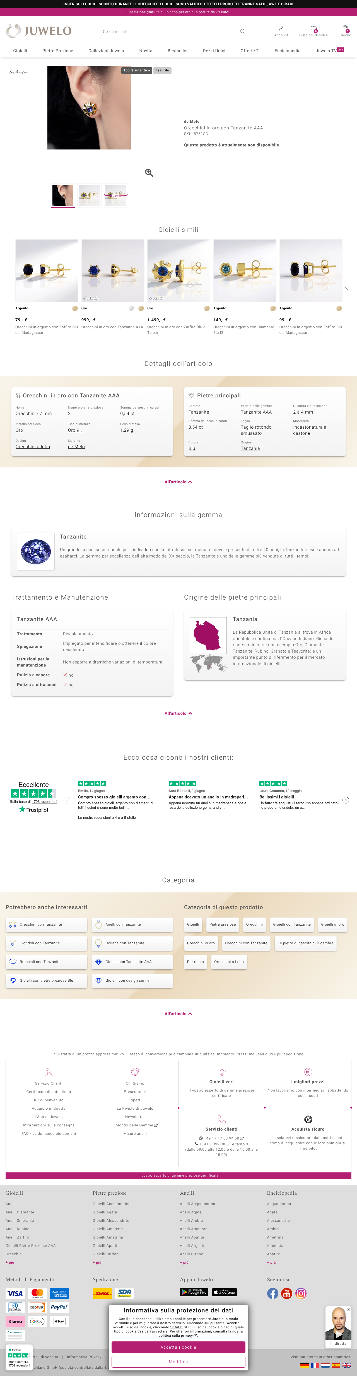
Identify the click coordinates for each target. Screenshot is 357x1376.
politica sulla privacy (176, 1335)
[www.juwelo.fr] (315, 1365)
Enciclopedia (288, 51)
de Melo (76, 446)
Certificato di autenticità (48, 1092)
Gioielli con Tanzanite (292, 924)
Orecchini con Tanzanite (246, 943)
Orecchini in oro (201, 943)
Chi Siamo (135, 1083)
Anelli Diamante (20, 1212)
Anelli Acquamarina (197, 1204)
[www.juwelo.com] (346, 1365)
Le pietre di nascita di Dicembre (306, 943)
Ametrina (275, 1237)
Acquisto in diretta (49, 1108)
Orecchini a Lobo (229, 962)
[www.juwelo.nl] (325, 1365)
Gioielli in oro (332, 924)
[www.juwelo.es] (336, 1365)
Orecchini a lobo (33, 446)
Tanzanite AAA (256, 412)
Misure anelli (135, 1133)
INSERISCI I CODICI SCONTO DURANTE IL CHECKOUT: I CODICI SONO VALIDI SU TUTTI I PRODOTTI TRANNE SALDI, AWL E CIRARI (178, 4)
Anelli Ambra (191, 1220)
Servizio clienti (221, 1129)
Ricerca (243, 31)
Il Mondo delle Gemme (132, 1125)
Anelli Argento (193, 1246)
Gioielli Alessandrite (111, 1220)
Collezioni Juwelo (106, 51)
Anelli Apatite (192, 1237)
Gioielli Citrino (106, 1254)
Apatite (273, 1254)
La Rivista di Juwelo (135, 1108)
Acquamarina (279, 1204)
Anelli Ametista (194, 1229)
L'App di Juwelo (49, 1117)
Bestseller (178, 51)
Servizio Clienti (48, 1083)
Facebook (272, 1293)
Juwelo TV (329, 51)
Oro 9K (75, 430)
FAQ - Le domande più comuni (48, 1133)
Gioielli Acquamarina (112, 1204)
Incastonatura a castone (310, 430)
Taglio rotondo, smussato (257, 430)
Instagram (301, 1293)
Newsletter (135, 1117)
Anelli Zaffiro (17, 1237)
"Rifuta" (176, 1327)
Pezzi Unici (214, 51)
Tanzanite (199, 412)
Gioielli (20, 51)
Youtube (286, 1293)
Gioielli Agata (105, 1212)
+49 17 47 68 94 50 (221, 1138)
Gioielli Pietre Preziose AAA (31, 1246)
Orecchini (254, 924)
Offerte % (250, 51)
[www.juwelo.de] (304, 1365)
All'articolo (176, 482)
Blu (192, 448)
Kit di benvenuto (49, 1100)
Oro (19, 430)
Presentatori (135, 1092)
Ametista (275, 1246)
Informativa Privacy (84, 1357)
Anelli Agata (191, 1212)
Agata (272, 1212)
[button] (281, 31)
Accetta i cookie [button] (179, 1347)
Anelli (11, 1204)
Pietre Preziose (57, 51)
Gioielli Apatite (106, 1246)
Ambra (273, 1229)
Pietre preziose (222, 924)
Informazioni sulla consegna (49, 1125)
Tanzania (250, 448)
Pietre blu (195, 962)
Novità (146, 51)
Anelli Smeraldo (20, 1220)
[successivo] (346, 289)
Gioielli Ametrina (108, 1237)
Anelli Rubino (18, 1229)
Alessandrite (278, 1220)
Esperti (135, 1100)
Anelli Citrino (191, 1254)
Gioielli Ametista (108, 1229)
